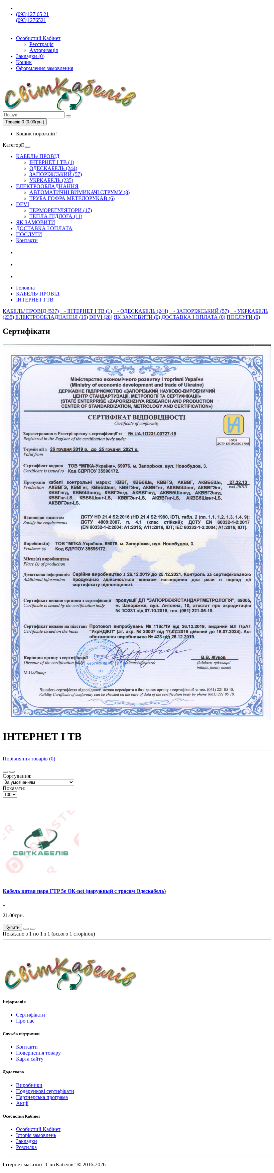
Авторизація (43, 50)
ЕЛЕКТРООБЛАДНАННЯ (47, 186)
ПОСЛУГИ (29, 234)
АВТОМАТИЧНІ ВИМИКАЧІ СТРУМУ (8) (79, 192)
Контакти (27, 240)
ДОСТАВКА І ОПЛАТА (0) (193, 317)
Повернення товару (38, 1053)
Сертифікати (30, 1015)
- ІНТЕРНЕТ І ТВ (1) (86, 311)
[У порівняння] (32, 929)
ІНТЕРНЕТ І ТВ (34, 300)
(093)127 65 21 (32, 14)
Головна (25, 287)
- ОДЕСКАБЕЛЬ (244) (140, 311)
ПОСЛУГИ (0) (243, 317)
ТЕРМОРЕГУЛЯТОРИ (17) (60, 210)
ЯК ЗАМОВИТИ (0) (137, 317)
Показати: (14, 788)
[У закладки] (26, 929)
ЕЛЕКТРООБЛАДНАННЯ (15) (51, 317)
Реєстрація (41, 44)
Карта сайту (29, 1059)
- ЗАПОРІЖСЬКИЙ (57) (199, 311)
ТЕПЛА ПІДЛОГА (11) (55, 216)
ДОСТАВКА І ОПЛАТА (44, 228)
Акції (22, 1103)
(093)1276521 (31, 20)
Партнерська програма (42, 1097)
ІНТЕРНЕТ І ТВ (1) (51, 162)
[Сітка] (12, 772)
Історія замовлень (36, 1135)
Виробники (29, 1085)
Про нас (25, 1021)
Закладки (26, 1141)
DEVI (22, 204)
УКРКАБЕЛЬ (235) (51, 180)
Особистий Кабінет (38, 1129)
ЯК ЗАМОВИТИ (35, 222)
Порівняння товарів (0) (29, 758)
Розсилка (26, 1147)
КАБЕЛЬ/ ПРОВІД (37, 156)
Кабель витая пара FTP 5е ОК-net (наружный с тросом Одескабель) (84, 891)
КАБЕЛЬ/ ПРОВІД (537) (31, 311)
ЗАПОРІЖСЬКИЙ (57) (55, 174)
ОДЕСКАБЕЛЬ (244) (53, 168)
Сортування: (17, 776)
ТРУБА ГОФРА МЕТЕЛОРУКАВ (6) (72, 198)
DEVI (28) (100, 317)
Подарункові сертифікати (45, 1091)
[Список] (5, 772)
